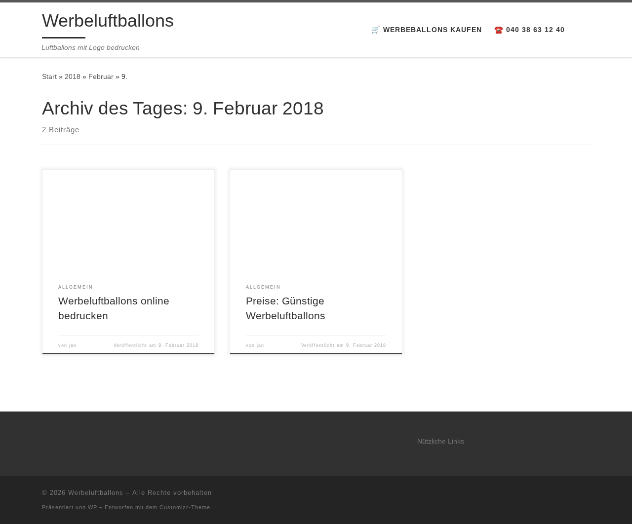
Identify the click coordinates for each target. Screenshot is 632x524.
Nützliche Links (440, 441)
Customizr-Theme (184, 507)
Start (49, 76)
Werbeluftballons (95, 492)
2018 (72, 76)
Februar (101, 76)
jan (73, 345)
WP (92, 507)
